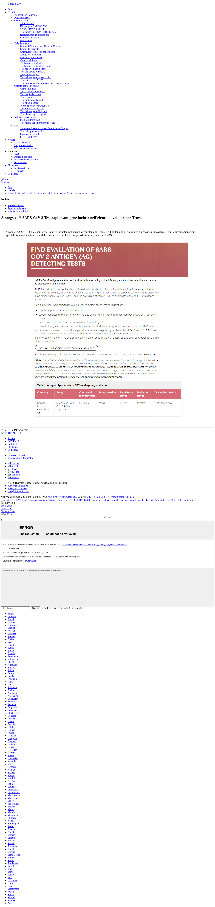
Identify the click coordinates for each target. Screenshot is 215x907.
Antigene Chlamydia (30, 54)
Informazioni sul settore (25, 148)
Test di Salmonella (29, 102)
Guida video (26, 40)
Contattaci (13, 173)
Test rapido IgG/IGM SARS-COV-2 (38, 32)
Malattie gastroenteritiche (26, 85)
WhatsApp (6, 508)
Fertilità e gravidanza (24, 117)
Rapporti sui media (23, 145)
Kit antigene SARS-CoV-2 (33, 26)
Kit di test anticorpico (184, 500)
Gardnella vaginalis (29, 49)
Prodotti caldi (117, 497)
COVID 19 (13, 441)
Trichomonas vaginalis (31, 63)
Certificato (19, 171)
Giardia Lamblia (28, 88)
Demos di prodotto (23, 156)
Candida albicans (28, 60)
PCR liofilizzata (22, 17)
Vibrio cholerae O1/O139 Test (35, 105)
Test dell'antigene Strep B (32, 71)
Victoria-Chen (8, 511)
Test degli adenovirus (30, 94)
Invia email (6, 505)
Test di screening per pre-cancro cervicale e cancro (45, 83)
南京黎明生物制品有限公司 (63, 497)
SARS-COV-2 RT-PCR (32, 29)
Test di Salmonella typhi (32, 100)
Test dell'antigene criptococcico (35, 77)
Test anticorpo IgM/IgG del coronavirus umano (24, 500)
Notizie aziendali (22, 142)
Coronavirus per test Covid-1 (130, 500)
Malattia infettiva (22, 43)
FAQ (16, 154)
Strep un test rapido (29, 74)
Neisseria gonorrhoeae (31, 57)
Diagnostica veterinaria (25, 15)
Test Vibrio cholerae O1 (32, 108)
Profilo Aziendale (22, 168)
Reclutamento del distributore (34, 34)
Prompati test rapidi (29, 134)
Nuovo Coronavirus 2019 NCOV (65, 500)
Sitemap (130, 497)
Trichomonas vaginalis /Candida (36, 66)
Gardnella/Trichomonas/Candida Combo (40, 46)
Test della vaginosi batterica (34, 68)
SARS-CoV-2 (21, 20)
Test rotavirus (27, 97)
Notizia (11, 139)
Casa (10, 9)
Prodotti (11, 12)
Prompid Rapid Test (30, 120)
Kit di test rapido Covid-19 (159, 500)
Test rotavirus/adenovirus (32, 91)
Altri (16, 125)
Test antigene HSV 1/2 (31, 80)
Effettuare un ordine (30, 37)
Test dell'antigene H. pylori (33, 111)
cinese (5, 179)
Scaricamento (20, 162)
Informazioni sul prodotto (26, 159)
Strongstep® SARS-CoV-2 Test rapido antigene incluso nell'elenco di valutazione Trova (51, 193)
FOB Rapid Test (28, 137)
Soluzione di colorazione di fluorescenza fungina (44, 128)
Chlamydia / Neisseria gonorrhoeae (37, 51)
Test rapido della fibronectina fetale (37, 122)
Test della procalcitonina (32, 131)
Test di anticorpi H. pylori (33, 114)
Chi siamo (13, 165)
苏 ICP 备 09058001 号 (98, 497)
